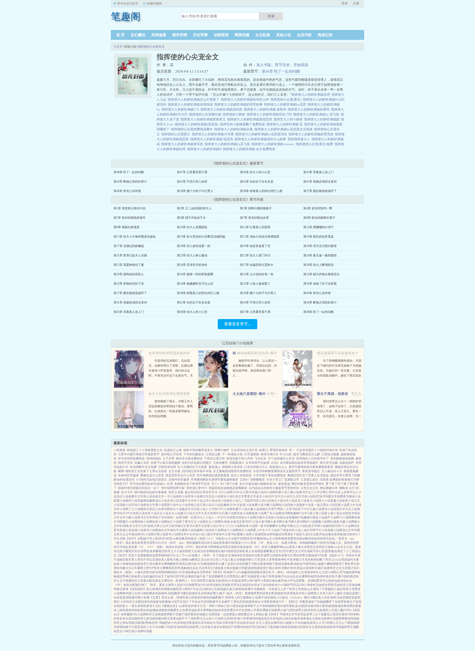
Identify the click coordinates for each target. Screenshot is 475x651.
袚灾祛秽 (271, 610)
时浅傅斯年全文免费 (143, 467)
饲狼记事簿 (121, 589)
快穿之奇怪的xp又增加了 (305, 589)
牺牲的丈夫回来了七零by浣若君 (146, 471)
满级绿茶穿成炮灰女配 (246, 555)
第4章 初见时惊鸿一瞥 (317, 208)
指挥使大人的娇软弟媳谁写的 (183, 144)
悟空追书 (319, 496)
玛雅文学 (331, 496)
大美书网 (264, 521)
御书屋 (126, 593)
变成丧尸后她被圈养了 (320, 601)
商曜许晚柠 (221, 450)
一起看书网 (180, 517)
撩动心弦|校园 (214, 589)
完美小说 (341, 505)
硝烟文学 (265, 509)
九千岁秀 (168, 458)
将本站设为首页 (127, 3)
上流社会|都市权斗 (274, 622)
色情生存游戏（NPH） (180, 547)
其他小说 (283, 35)
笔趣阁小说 (201, 530)
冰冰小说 (220, 500)
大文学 (118, 46)
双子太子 (256, 606)
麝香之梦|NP (145, 568)
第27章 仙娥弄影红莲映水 (256, 265)
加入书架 (263, 65)
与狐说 (219, 538)
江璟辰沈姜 (213, 454)
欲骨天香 (200, 610)
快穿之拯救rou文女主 (332, 547)
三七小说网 (135, 509)
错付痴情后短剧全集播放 (150, 492)
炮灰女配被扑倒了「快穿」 (141, 585)
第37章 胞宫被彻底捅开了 (320, 191)
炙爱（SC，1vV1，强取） (148, 547)
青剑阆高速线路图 (342, 458)
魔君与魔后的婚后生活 (189, 593)
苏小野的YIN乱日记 (192, 589)
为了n (215, 484)
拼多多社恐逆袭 (127, 618)
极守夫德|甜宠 (250, 576)
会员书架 (304, 35)
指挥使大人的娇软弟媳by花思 (286, 104)
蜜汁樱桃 (327, 564)
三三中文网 (318, 492)
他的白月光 (177, 572)
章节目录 (282, 65)
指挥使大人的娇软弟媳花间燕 (222, 109)
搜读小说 (355, 496)
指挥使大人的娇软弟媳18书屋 (213, 134)
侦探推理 (221, 35)
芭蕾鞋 (290, 606)
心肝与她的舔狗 (347, 572)
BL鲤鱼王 (150, 526)
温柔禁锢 (158, 555)
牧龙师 (267, 534)
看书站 (232, 534)
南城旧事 (340, 606)
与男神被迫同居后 (219, 547)
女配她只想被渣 (240, 568)
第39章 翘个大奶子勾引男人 (195, 191)
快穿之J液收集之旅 (217, 568)
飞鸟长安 (260, 458)
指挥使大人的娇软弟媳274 (181, 109)
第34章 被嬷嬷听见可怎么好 (195, 283)
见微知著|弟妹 (290, 564)
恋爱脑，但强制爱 (307, 580)
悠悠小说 (274, 517)
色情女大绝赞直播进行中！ (269, 601)
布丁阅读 (283, 530)
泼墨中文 (185, 500)
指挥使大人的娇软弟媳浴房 (311, 94)
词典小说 (125, 505)
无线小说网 (244, 513)
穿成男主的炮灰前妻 (274, 555)
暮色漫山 (214, 467)
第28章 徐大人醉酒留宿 (318, 265)
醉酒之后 (198, 559)
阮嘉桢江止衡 (173, 450)
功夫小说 (289, 500)
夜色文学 (149, 505)
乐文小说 (351, 509)
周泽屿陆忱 (153, 458)
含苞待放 (280, 606)
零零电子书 (156, 517)
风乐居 (147, 509)
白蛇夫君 (294, 568)
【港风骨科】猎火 (140, 589)
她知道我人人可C (315, 622)
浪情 (182, 564)
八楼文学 (210, 534)
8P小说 (310, 521)
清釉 (170, 610)
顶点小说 (122, 496)
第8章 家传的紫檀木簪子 (319, 217)
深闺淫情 (310, 572)
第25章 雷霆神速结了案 (129, 265)
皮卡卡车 (127, 492)
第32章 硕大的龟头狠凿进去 (321, 274)
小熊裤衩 (119, 450)
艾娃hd (244, 479)
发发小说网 (159, 521)
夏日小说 (186, 513)
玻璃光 (156, 589)
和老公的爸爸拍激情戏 (197, 597)
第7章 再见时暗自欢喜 (254, 217)
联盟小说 (119, 500)
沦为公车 (131, 568)
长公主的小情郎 (326, 572)
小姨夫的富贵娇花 (146, 572)
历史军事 (200, 35)
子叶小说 (321, 530)
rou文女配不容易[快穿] (239, 538)
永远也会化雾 (296, 576)
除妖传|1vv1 (276, 585)
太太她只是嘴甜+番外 (249, 394)
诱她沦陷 (212, 610)
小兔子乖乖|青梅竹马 (273, 576)
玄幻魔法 (138, 35)
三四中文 (332, 492)
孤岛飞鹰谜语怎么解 (306, 454)
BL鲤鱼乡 (226, 521)
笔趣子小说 (240, 509)
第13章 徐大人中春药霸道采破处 (135, 236)
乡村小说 (295, 530)
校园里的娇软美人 (239, 551)
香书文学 (143, 517)
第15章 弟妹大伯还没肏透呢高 (259, 236)
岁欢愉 (292, 618)
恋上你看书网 (161, 509)
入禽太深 (301, 547)
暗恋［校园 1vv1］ (203, 538)
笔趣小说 (336, 500)
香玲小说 (327, 509)
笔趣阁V (295, 513)
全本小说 (197, 500)
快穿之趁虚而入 (320, 610)
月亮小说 (160, 534)
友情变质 (224, 610)
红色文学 (238, 496)
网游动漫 (242, 35)
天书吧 (118, 521)
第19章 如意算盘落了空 (255, 246)
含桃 (310, 606)
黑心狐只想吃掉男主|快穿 (293, 610)
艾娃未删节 (220, 462)
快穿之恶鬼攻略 (350, 585)
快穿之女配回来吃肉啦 (141, 601)
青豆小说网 (248, 517)
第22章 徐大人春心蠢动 (192, 255)
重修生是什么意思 (152, 475)
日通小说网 (229, 513)
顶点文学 (348, 530)
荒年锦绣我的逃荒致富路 (213, 475)
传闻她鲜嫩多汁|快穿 (312, 542)
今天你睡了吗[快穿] (165, 627)
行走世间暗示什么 (256, 467)
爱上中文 (352, 505)
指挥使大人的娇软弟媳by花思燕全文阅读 (284, 129)
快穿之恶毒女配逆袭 (144, 580)
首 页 (120, 35)
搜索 (271, 16)
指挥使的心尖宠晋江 (176, 134)
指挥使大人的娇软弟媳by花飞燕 (228, 144)
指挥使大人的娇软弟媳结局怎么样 (245, 99)
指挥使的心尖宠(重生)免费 (315, 144)
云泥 (349, 547)
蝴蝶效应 (173, 564)
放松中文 (176, 530)
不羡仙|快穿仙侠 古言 (248, 622)
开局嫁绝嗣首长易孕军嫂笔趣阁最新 (214, 479)
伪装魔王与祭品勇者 (252, 564)
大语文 (205, 513)
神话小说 (232, 500)
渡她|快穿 (280, 593)
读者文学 (158, 496)
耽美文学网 (312, 526)
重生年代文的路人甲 (243, 610)
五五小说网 (213, 521)
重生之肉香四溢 (183, 610)
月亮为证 (236, 585)
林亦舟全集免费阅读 (189, 458)
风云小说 (176, 509)
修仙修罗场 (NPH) (284, 580)
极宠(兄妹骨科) (218, 580)
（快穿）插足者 (124, 542)
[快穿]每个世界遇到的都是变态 (249, 618)
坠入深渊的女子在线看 (192, 467)
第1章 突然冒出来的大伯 (129, 208)
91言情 (227, 517)
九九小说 (299, 526)
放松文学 (164, 530)
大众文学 (125, 534)
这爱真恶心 (233, 576)
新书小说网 (173, 534)
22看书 (247, 492)
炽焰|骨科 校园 (164, 593)
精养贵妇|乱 (327, 538)
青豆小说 (312, 500)
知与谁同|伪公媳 (310, 564)
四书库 (254, 500)
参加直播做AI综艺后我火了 (174, 601)
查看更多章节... (237, 324)
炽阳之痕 (223, 618)
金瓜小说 (262, 496)
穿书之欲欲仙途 (329, 580)
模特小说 (131, 500)
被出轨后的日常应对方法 (201, 492)
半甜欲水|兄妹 (213, 622)
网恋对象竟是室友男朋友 (307, 484)
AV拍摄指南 (205, 564)
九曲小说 (316, 509)
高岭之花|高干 (255, 597)
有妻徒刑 (225, 627)
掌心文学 (162, 526)
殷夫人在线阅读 (241, 475)
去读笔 (343, 513)
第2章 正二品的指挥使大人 (194, 208)
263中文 (237, 492)
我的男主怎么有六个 (204, 618)
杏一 (292, 450)
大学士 (220, 526)
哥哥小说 (194, 496)
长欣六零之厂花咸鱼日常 (282, 479)
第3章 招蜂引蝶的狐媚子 (256, 208)
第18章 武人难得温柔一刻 (193, 246)
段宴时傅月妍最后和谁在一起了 (139, 488)
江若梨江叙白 (309, 479)
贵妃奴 (240, 606)
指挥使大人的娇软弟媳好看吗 (309, 109)
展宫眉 (261, 610)
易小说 (159, 505)
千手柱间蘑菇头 (193, 454)
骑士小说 (324, 500)
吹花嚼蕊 (257, 551)
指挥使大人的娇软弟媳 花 (285, 124)
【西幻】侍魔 (296, 601)
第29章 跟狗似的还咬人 (129, 274)
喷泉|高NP (225, 542)
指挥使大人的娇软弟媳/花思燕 (212, 139)
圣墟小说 (125, 530)
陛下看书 (185, 521)
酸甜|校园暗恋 (253, 572)
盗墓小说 (246, 505)
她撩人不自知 (295, 622)
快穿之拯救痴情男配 (159, 614)
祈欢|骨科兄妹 (333, 597)
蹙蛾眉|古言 (271, 551)
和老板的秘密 (170, 589)
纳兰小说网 (230, 530)
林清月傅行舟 (269, 454)
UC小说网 (347, 526)
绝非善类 (342, 614)
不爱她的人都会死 (334, 589)
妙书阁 (288, 526)
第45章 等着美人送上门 (318, 172)
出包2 (274, 462)
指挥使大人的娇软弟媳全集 (234, 129)
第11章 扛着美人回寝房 (255, 227)
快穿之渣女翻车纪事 (153, 564)
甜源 (125, 610)
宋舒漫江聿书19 (196, 488)
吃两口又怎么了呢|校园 (342, 622)
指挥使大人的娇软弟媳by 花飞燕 (317, 114)
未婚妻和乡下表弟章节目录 (192, 484)
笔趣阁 (141, 500)
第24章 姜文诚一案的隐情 (320, 255)
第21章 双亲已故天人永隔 (130, 255)
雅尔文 (204, 496)
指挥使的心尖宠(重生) (286, 99)
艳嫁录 (243, 559)
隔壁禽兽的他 (193, 614)
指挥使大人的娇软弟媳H (205, 149)
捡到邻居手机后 (177, 576)
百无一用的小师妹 (212, 606)
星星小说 (348, 500)
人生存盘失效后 (209, 627)
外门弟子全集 (229, 484)
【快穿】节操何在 (279, 614)
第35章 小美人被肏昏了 (255, 283)
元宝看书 (186, 526)
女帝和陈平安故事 (257, 462)
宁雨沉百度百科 (214, 458)
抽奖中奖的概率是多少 (198, 450)
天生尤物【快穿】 (125, 538)
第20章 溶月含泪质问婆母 (320, 246)
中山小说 (182, 505)
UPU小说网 (225, 509)
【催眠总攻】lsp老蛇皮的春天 (180, 606)
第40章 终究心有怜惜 (127, 191)
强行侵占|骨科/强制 (275, 568)
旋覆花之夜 (328, 614)
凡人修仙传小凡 (331, 471)
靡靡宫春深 (238, 547)
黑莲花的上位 (143, 627)
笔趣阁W (306, 517)
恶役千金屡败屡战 (140, 555)
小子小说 (271, 530)
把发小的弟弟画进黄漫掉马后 (184, 622)
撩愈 (164, 610)
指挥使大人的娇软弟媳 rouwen (273, 144)
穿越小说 (257, 492)
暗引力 (252, 559)
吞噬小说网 (334, 530)
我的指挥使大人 (299, 139)
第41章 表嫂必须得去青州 (320, 181)
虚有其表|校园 (242, 601)
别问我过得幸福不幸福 (197, 471)
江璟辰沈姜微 (330, 454)
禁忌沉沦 (313, 547)
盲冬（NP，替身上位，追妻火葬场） (275, 542)
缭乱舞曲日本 (329, 488)
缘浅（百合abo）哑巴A (297, 597)
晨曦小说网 (322, 521)
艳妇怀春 (201, 547)
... (239, 401)
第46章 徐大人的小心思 (255, 172)
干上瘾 (335, 593)
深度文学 (339, 509)
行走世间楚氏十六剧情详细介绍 (317, 450)
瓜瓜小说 (214, 496)
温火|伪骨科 (307, 568)
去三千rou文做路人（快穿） (194, 555)
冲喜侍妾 (228, 622)
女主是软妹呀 (317, 627)
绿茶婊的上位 (295, 572)
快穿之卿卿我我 (164, 568)
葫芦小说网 (331, 517)
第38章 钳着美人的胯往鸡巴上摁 (261, 191)
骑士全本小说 (322, 593)
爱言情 (236, 517)
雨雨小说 (170, 505)
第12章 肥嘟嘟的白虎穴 (318, 227)
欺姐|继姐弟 (154, 610)
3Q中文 (273, 496)
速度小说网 (259, 513)
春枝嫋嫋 (268, 606)
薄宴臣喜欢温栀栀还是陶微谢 (228, 488)
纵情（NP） (254, 547)
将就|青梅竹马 (247, 589)
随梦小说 (305, 505)
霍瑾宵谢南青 (278, 450)
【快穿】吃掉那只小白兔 (228, 572)
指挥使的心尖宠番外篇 (206, 114)
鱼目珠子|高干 (335, 576)
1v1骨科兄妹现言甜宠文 (151, 479)
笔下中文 (304, 509)
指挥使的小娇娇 (235, 114)
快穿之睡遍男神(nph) (275, 547)
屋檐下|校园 (273, 564)
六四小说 (265, 500)
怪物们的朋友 (300, 627)
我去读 (284, 517)
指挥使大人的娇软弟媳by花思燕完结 (261, 134)
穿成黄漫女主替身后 (310, 618)
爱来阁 (355, 517)
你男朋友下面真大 (293, 534)
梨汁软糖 (144, 597)
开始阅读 (300, 65)
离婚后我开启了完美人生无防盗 (308, 475)
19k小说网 (139, 614)
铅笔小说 (210, 526)
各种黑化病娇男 (188, 627)
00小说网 (269, 492)
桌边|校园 (301, 606)
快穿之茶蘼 (175, 492)
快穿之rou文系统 (336, 559)
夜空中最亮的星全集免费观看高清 (311, 467)
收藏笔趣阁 (154, 3)
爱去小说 (329, 505)
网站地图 (146, 631)
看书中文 (305, 492)
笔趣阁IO (295, 517)
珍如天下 (161, 576)
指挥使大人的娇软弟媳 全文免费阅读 (250, 149)
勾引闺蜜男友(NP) (195, 585)
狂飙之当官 (141, 462)
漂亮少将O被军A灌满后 (256, 580)
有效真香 (140, 542)
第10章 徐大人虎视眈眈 (192, 227)
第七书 (350, 589)
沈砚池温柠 (346, 462)
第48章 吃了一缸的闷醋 (281, 71)
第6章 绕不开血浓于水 (191, 217)
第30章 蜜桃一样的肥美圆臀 (195, 274)
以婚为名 (191, 564)
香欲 (189, 542)
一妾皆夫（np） (345, 538)
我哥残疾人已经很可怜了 (312, 458)
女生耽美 (262, 35)
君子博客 (277, 509)
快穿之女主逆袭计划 (343, 568)
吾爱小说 (281, 492)
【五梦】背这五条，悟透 (166, 597)
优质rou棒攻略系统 (178, 538)
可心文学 (295, 496)
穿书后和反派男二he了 (306, 614)
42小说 (216, 505)
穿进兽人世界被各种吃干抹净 (276, 559)
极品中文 (188, 509)
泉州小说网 (150, 530)
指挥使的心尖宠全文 (151, 46)
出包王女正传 (309, 488)
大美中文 (198, 526)
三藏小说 (293, 492)
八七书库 (211, 509)
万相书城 (174, 526)
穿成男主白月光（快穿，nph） (166, 542)
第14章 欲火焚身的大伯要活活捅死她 (201, 236)
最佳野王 (164, 618)
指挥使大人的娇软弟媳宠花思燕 (250, 119)
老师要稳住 (157, 551)
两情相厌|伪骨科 (315, 576)
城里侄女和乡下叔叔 (255, 585)
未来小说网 (250, 526)
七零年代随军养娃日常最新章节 (139, 454)
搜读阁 (135, 534)
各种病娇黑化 (137, 610)
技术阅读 (354, 513)
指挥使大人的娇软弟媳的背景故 (311, 134)
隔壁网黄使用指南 (347, 618)
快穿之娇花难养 (147, 618)
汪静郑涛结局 (167, 467)
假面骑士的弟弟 (232, 467)
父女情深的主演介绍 (244, 450)
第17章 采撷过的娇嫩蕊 (129, 246)
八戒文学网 (308, 530)
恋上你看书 (345, 492)
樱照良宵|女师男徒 (137, 551)
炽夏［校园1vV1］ (333, 555)
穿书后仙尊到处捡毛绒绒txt (147, 484)
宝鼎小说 (206, 505)
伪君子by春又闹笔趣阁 (165, 462)
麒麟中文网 (276, 526)
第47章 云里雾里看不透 (192, 172)
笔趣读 (276, 534)
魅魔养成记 (199, 542)
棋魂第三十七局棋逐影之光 (145, 450)
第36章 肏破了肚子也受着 (320, 283)
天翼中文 (262, 517)
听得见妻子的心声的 (239, 458)
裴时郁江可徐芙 (171, 454)
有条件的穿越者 (128, 475)
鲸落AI (263, 450)
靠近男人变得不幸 (137, 559)
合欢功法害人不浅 (215, 559)
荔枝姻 (274, 627)
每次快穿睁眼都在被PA (212, 551)
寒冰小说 (226, 496)
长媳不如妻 (322, 568)
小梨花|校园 (326, 606)
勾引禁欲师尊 (296, 555)
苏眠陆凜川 (236, 462)
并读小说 (198, 534)
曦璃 (121, 471)
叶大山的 (286, 454)
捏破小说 (293, 505)
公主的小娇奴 (140, 593)
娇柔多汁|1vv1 (241, 542)
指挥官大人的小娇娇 (289, 119)
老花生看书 (240, 521)
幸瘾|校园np (261, 538)
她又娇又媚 (230, 589)
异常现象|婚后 (183, 568)
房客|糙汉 (343, 534)
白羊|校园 (234, 580)
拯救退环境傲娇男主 (339, 627)
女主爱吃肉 (165, 580)
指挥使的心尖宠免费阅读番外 (192, 129)
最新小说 (188, 530)
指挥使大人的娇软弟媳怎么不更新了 (194, 99)
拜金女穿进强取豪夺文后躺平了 (212, 601)
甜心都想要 (239, 614)
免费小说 (257, 505)
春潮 (247, 606)
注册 (356, 3)
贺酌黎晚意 (257, 479)
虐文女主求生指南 (301, 551)
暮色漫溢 (284, 484)
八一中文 (217, 517)
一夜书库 (263, 526)
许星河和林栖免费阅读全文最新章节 (277, 471)
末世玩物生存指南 (218, 585)
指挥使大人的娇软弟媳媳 (322, 119)
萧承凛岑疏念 (311, 471)
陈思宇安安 (125, 462)
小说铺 (324, 526)
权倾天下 (264, 627)
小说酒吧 (257, 534)
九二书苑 (244, 500)
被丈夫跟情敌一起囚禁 (217, 614)
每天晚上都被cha (181, 559)
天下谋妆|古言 (222, 555)
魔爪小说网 (129, 521)
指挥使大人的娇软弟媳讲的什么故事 (261, 139)
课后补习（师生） (274, 572)
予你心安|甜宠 (322, 551)
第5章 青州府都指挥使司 (129, 217)
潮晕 (336, 564)
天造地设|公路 (279, 618)
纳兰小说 (173, 521)
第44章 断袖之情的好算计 (130, 181)
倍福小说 (194, 505)
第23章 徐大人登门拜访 (255, 255)
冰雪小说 (173, 500)
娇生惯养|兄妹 (331, 585)
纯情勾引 (170, 555)
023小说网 (225, 492)
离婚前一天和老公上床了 (273, 589)
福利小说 (182, 496)
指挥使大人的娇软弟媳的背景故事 (239, 104)
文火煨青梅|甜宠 (279, 538)
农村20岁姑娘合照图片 (197, 462)
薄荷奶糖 (164, 572)
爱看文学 (250, 496)
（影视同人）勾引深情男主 (191, 580)
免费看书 (343, 496)
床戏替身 (293, 593)
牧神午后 (330, 618)
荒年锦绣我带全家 (173, 488)
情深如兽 (314, 538)
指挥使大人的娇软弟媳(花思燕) (197, 124)
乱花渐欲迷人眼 (159, 559)
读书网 (285, 513)
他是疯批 (134, 564)
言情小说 (137, 505)
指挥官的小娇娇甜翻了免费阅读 (243, 124)
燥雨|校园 (256, 568)
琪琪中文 (216, 513)
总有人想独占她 (257, 614)
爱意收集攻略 (299, 538)
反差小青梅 (121, 564)
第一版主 (317, 505)
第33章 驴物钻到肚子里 (129, 283)
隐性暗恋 (350, 576)
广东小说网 (273, 513)
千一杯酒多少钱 (232, 454)
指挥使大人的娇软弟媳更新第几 (204, 119)
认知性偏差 (147, 576)
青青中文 (222, 534)
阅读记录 (325, 35)
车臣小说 (200, 509)
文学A (305, 513)
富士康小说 (316, 513)
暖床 (152, 593)
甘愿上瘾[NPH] (341, 610)
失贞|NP (284, 551)
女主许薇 (174, 471)
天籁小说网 (346, 521)
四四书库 (335, 526)
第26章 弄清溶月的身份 (192, 265)
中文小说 (283, 496)
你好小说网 (216, 530)
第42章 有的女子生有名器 (256, 181)
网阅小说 (281, 505)
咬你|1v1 (354, 534)
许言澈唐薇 (251, 454)
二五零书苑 (290, 509)
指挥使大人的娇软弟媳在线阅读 (191, 104)
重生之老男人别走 (171, 585)
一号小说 (170, 496)
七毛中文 (138, 526)
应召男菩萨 (204, 572)
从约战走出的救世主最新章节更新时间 (274, 488)
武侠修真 (158, 35)
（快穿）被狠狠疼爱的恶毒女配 (253, 593)
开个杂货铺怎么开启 (281, 458)
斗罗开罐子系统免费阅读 (269, 475)
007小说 (253, 521)
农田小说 (139, 513)
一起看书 (194, 517)
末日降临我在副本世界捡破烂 (299, 462)
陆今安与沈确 (329, 462)
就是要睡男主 (217, 576)
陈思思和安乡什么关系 (180, 475)
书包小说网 (306, 593)
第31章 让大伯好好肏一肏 (256, 274)
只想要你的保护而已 (244, 627)
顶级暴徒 (191, 572)
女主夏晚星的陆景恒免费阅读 (232, 471)
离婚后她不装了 (198, 576)
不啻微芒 (179, 614)
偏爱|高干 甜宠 (221, 597)
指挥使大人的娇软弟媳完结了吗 (270, 114)
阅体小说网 (144, 521)
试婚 (316, 606)
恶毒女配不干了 (180, 618)
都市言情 (179, 35)
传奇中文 (186, 534)
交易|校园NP (313, 555)
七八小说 (206, 517)
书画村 (168, 517)
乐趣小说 (253, 509)
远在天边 (199, 568)
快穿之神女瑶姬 (124, 622)
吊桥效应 (285, 627)
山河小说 (208, 500)
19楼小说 (269, 505)
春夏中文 (134, 496)
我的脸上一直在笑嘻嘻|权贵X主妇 (139, 606)
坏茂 (170, 484)
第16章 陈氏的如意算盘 (318, 236)
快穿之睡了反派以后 (226, 564)
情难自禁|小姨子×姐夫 (218, 593)
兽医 (292, 547)
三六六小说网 (234, 526)
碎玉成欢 (213, 542)
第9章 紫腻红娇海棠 (127, 227)
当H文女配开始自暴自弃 (321, 534)
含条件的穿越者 (178, 479)
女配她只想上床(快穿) (151, 538)
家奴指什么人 (278, 467)
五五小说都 (198, 521)
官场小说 (134, 631)
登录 (344, 3)
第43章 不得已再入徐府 (192, 181)
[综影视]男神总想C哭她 (149, 622)
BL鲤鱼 (334, 521)
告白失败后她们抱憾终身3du (258, 484)
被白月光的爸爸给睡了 (310, 559)
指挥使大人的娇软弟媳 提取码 (266, 109)
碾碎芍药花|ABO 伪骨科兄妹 (303, 585)
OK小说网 (147, 534)
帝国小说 (146, 496)
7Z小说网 (345, 517)
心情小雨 (230, 606)
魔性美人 (318, 597)
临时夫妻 (353, 559)
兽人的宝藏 (238, 597)
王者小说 (307, 496)
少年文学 (119, 517)
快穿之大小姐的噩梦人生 (181, 551)
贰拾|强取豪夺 (128, 597)
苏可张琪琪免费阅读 (131, 458)
